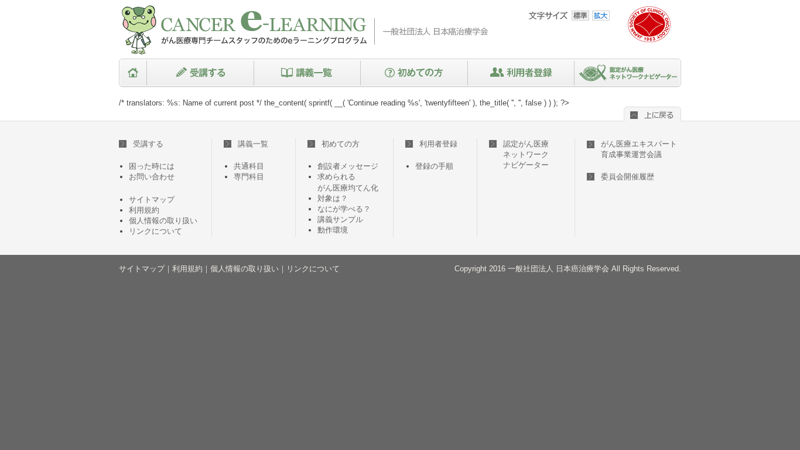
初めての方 (414, 73)
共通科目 (249, 166)
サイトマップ (152, 199)
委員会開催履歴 (627, 176)
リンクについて (155, 231)
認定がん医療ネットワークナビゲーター (628, 73)
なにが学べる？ (344, 208)
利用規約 (144, 210)
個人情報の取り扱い (163, 220)
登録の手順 (434, 166)
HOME (133, 73)
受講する (200, 73)
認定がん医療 (526, 154)
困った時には (152, 166)
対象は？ (332, 198)
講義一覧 (307, 73)
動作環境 (332, 230)
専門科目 (249, 176)
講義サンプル (340, 219)
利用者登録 (521, 73)
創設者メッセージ (347, 166)
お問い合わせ (152, 176)
